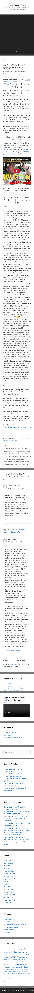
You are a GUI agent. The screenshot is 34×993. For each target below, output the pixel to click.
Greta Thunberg (6, 967)
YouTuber (25, 979)
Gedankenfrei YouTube (11, 927)
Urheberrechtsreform (9, 976)
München (6, 969)
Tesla (14, 971)
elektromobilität (6, 962)
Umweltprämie (26, 973)
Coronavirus (10, 959)
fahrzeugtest (6, 964)
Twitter (9, 973)
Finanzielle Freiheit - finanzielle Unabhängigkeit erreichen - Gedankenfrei (14, 809)
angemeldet (14, 664)
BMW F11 (19, 448)
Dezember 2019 (9, 871)
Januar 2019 (7, 892)
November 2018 (9, 895)
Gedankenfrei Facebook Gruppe (14, 924)
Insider (22, 451)
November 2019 (9, 874)
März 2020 (7, 866)
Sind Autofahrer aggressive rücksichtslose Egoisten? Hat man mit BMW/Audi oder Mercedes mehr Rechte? (17, 461)
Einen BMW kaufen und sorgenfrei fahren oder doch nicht (15, 818)
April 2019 (7, 884)
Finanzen (6, 922)
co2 (26, 957)
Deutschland (16, 959)
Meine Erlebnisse (9, 930)
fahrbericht (25, 962)
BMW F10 (12, 448)
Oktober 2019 (8, 876)
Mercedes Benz (22, 967)
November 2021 (9, 860)
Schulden (22, 969)
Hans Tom (7, 823)
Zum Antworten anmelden (12, 520)
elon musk (13, 962)
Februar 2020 (8, 868)
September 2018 (9, 900)
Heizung (13, 967)
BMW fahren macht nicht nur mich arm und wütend (14, 955)
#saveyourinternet (8, 949)
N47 (14, 454)
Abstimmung (17, 949)
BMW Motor (15, 451)
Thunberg (5, 973)
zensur (4, 981)
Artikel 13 (26, 949)
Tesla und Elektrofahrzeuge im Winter (18, 456)
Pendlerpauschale (14, 969)
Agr (21, 949)
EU (16, 962)
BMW (6, 448)
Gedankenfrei (17, 5)
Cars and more (8, 919)
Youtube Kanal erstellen (18, 979)
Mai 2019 (6, 881)
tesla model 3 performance (22, 971)
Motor (11, 454)
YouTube (7, 978)
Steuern (10, 971)
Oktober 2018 (8, 897)
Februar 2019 (8, 889)
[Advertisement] (17, 31)
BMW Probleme (18, 957)
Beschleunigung (7, 952)
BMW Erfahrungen (23, 952)
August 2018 (7, 903)
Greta (28, 964)
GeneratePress (28, 990)
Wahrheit (20, 976)
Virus (17, 976)
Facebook (20, 962)
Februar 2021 (8, 863)
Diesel (23, 959)
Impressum (7, 735)
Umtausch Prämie (17, 973)
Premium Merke (22, 454)
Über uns (8, 446)
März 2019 (7, 887)
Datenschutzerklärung (11, 732)
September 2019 (9, 879)
